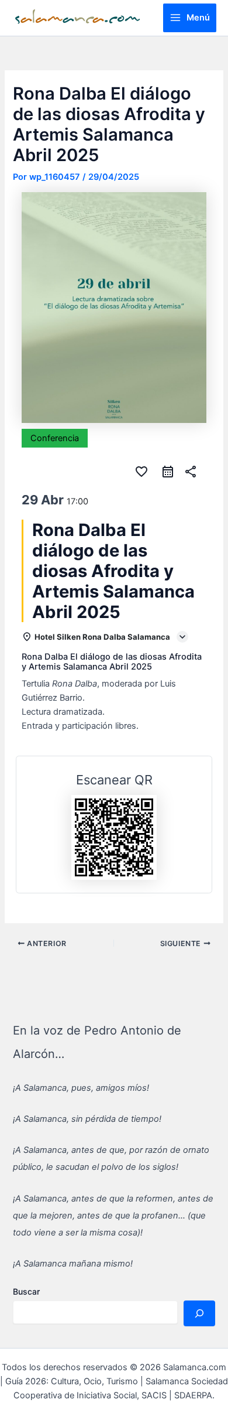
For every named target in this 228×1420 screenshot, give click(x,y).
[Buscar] (199, 1313)
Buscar (26, 1291)
